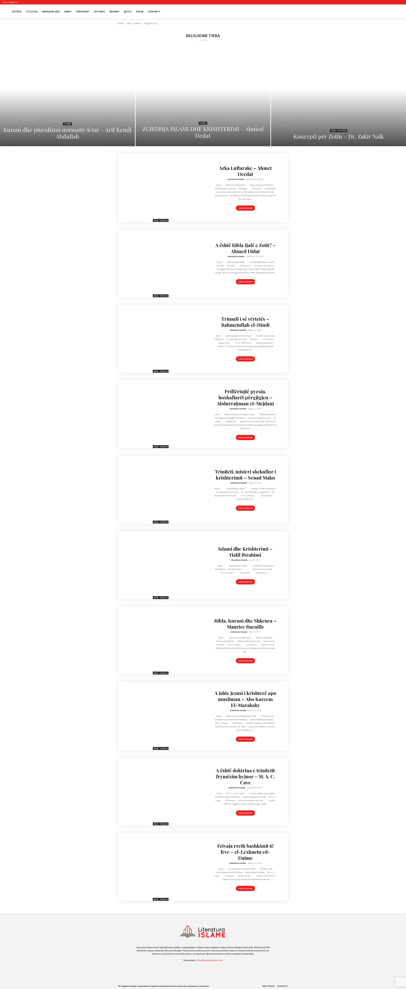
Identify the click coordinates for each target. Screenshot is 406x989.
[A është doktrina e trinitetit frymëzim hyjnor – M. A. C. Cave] (160, 791)
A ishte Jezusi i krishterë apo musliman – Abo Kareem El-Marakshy (245, 699)
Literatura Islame (236, 179)
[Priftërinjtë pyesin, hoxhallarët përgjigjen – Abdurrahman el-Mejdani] (160, 414)
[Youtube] (400, 2)
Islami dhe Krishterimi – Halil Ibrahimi (245, 552)
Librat (68, 11)
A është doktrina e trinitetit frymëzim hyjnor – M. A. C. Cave (245, 776)
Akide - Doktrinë (134, 23)
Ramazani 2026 (51, 11)
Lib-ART (203, 123)
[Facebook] (384, 2)
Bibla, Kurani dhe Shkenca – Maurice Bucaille (245, 623)
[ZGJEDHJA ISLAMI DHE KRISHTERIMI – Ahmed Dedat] (203, 99)
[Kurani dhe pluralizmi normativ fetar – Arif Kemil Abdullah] (67, 99)
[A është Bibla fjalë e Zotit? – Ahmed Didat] (160, 263)
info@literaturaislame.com (210, 960)
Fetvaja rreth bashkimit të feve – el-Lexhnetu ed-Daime (245, 852)
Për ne (140, 11)
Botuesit (99, 11)
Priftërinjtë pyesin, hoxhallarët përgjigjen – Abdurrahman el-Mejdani (245, 397)
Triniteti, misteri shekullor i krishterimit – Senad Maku (245, 474)
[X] (395, 2)
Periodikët (83, 11)
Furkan (67, 124)
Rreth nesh (268, 986)
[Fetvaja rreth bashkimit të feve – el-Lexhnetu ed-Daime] (160, 867)
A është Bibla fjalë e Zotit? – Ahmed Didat (245, 248)
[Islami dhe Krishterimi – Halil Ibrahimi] (160, 565)
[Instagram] (390, 2)
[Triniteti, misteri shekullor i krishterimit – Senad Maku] (160, 489)
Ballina (121, 23)
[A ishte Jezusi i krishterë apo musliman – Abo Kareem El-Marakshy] (160, 716)
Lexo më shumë (245, 208)
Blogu (127, 11)
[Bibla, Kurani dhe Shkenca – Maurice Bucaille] (160, 640)
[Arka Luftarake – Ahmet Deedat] (160, 188)
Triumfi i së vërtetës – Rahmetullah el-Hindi (245, 322)
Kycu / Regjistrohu (11, 2)
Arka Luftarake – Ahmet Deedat (245, 171)
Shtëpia (17, 11)
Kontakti (154, 11)
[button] (399, 11)
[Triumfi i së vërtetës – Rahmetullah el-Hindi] (160, 339)
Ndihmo (114, 11)
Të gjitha (32, 11)
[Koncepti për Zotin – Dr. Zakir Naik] (338, 99)
